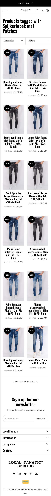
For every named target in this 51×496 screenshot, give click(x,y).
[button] (5, 10)
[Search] (42, 10)
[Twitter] (25, 474)
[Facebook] (14, 474)
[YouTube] (36, 474)
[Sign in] (37, 10)
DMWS (39, 489)
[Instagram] (19, 474)
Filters (32, 41)
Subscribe (40, 418)
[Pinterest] (31, 474)
